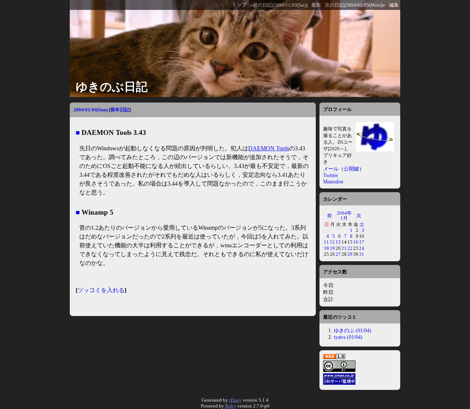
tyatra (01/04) (348, 337)
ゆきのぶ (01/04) (352, 330)
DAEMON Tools (268, 148)
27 (338, 254)
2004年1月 (344, 215)
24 (361, 248)
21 (344, 248)
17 (361, 242)
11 (326, 242)
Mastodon (333, 181)
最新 (316, 5)
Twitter (330, 175)
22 (349, 248)
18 (326, 248)
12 (332, 242)
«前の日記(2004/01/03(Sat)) (279, 5)
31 (361, 254)
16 (355, 242)
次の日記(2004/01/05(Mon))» (355, 5)
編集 (394, 5)
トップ (239, 5)
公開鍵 (351, 169)
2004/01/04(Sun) (90, 109)
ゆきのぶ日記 (112, 86)
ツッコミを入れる (100, 290)
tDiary (235, 400)
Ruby (230, 406)
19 (332, 248)
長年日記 (119, 109)
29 (349, 254)
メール (331, 169)
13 (338, 242)
